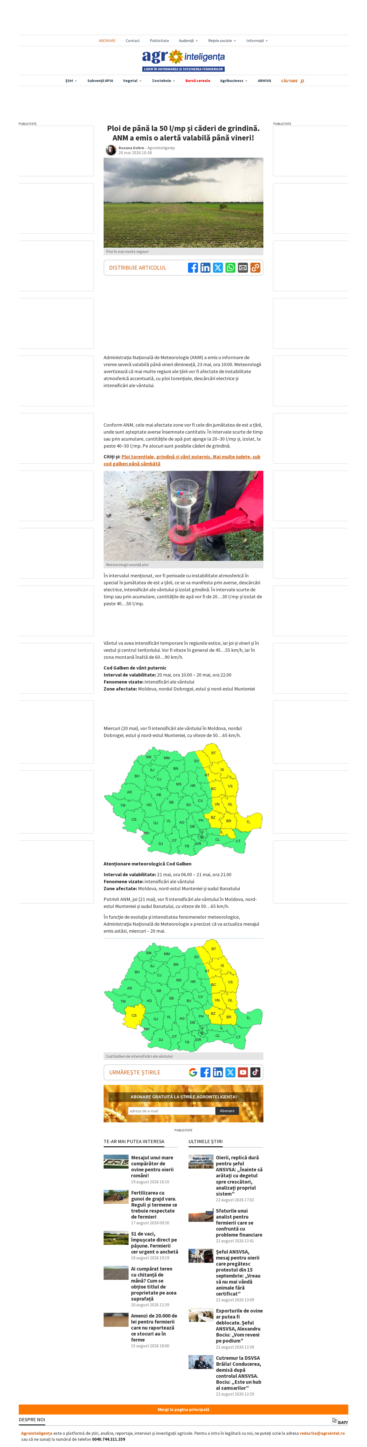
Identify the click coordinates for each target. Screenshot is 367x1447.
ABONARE (107, 40)
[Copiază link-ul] (255, 268)
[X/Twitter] (230, 1072)
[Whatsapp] (230, 268)
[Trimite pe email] (243, 268)
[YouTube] (243, 1072)
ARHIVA (264, 80)
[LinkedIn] (205, 268)
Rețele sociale (220, 40)
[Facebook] (193, 268)
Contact (133, 40)
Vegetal (130, 80)
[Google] (193, 1072)
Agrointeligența (36, 1433)
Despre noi (32, 1419)
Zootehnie (161, 80)
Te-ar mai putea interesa (134, 1141)
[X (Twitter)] (218, 268)
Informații (255, 40)
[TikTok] (255, 1072)
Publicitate (159, 40)
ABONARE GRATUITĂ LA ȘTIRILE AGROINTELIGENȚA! (184, 1097)
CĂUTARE (289, 80)
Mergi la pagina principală (183, 1409)
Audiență (186, 40)
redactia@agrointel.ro (322, 1433)
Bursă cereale (197, 80)
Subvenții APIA (100, 80)
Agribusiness (231, 80)
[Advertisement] (183, 17)
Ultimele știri (205, 1141)
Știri (69, 80)
